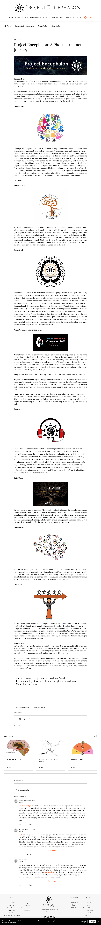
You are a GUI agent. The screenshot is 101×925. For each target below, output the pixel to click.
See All (95, 736)
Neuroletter (56, 26)
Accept (92, 922)
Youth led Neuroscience (22, 707)
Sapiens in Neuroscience (24, 26)
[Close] (98, 921)
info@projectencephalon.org (50, 909)
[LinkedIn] (54, 917)
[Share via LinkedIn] (25, 719)
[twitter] (45, 917)
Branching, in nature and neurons (48, 760)
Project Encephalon (39, 707)
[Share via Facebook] (15, 719)
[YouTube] (51, 917)
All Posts (7, 26)
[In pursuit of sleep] (18, 748)
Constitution (89, 913)
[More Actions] (86, 801)
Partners (73, 907)
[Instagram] (48, 917)
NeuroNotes (43, 26)
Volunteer (74, 905)
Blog (26, 903)
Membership (74, 902)
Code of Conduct (26, 908)
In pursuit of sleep (14, 759)
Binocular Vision (77, 759)
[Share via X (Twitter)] (20, 719)
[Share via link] (29, 719)
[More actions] (86, 39)
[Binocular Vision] (82, 748)
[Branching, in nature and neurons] (50, 748)
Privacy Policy (11, 923)
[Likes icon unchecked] (20, 824)
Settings (83, 922)
